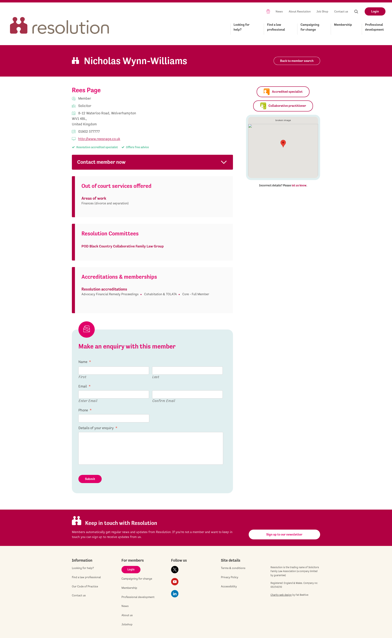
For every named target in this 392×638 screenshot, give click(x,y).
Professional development (374, 27)
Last (155, 377)
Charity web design (281, 594)
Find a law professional (276, 27)
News (279, 11)
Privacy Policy (229, 577)
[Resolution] (60, 22)
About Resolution (300, 11)
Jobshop (127, 624)
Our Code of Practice (85, 586)
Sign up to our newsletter (284, 534)
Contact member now (101, 162)
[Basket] (268, 11)
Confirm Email (163, 401)
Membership (343, 25)
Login (375, 11)
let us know (299, 185)
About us (127, 615)
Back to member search (297, 61)
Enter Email (88, 401)
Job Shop (322, 11)
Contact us (341, 11)
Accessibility (229, 586)
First (82, 377)
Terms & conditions (233, 568)
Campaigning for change (310, 27)
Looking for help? (241, 27)
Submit (90, 479)
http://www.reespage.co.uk (99, 139)
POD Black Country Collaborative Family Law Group (122, 246)
